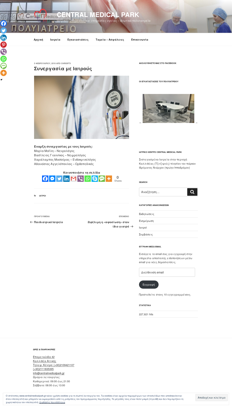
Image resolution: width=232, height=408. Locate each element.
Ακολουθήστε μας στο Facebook (157, 63)
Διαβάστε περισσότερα (52, 402)
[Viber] (80, 178)
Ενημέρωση (146, 221)
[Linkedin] (66, 178)
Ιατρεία (55, 39)
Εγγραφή (149, 284)
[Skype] (95, 178)
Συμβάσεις (146, 234)
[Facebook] (45, 178)
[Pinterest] (3, 44)
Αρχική (38, 39)
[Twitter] (59, 178)
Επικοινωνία (139, 39)
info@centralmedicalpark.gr (49, 373)
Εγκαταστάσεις (78, 39)
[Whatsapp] (87, 178)
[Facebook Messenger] (52, 178)
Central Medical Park (98, 14)
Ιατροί (42, 195)
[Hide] (1, 79)
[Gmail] (73, 178)
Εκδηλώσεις (146, 214)
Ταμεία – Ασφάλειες (110, 39)
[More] (109, 178)
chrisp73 (66, 63)
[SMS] (102, 178)
